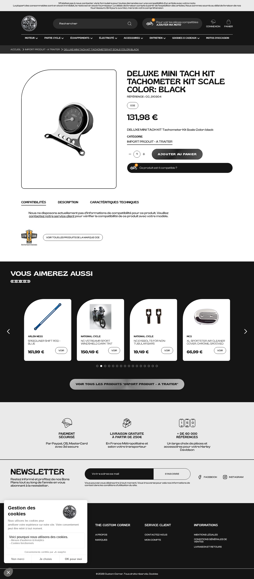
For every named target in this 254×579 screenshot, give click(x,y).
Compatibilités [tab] (33, 202)
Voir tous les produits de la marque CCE (73, 237)
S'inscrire (172, 473)
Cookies (153, 574)
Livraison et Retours (208, 547)
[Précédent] (8, 331)
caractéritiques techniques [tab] (114, 202)
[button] (31, 41)
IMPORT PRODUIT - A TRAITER (149, 141)
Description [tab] (68, 202)
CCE (132, 105)
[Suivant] (245, 331)
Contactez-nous (156, 534)
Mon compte (153, 540)
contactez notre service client (52, 216)
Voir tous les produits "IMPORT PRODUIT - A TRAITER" (127, 384)
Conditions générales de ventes (210, 540)
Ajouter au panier (177, 154)
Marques (101, 540)
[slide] (97, 366)
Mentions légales (206, 534)
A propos (101, 534)
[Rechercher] (130, 24)
